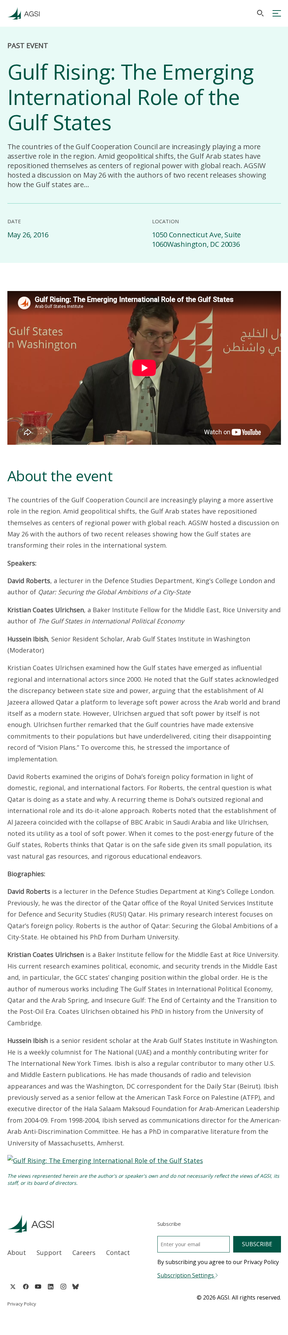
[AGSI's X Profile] (12, 1286)
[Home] (69, 1223)
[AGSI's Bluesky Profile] (75, 1286)
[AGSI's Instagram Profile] (63, 1286)
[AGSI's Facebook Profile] (25, 1286)
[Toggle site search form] (260, 13)
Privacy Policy (21, 1304)
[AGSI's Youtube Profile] (38, 1286)
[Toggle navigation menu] (277, 13)
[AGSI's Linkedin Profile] (50, 1286)
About (16, 1252)
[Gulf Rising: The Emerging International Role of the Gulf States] (105, 1160)
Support (49, 1252)
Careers (84, 1252)
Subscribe (257, 1244)
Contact (118, 1252)
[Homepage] (23, 13)
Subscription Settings (186, 1275)
